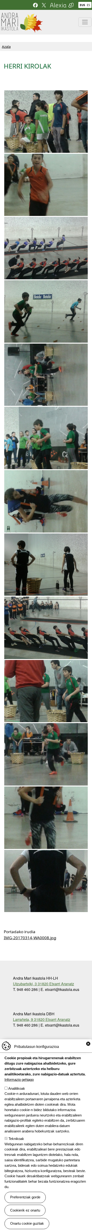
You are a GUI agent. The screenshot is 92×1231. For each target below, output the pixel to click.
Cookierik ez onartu (25, 1210)
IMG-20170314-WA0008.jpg (30, 937)
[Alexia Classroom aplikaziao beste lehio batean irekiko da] (62, 4)
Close (88, 1044)
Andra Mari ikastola (21, 15)
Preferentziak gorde (25, 1197)
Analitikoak (16, 1088)
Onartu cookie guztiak (27, 1223)
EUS (82, 5)
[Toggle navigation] (85, 22)
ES (88, 5)
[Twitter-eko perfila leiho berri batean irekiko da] (44, 4)
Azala (6, 46)
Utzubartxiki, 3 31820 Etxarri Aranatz (43, 983)
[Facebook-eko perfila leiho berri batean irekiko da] (35, 4)
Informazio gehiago (19, 1079)
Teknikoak (16, 1139)
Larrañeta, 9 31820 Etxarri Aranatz (41, 1019)
